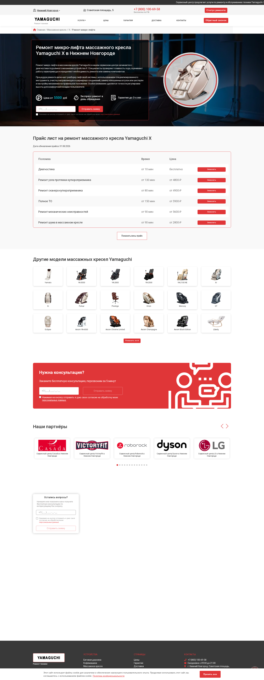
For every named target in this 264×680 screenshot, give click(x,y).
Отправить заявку (91, 109)
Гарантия (128, 20)
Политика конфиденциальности (109, 676)
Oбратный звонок (216, 20)
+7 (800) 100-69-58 (147, 9)
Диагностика (46, 169)
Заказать (211, 169)
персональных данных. (110, 114)
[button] (222, 426)
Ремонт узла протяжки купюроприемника (64, 180)
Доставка (156, 20)
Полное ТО (45, 201)
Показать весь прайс (132, 236)
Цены (105, 20)
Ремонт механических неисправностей (63, 211)
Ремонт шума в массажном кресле (60, 222)
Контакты (181, 20)
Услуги (80, 20)
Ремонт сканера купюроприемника (60, 190)
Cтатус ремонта (216, 10)
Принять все (210, 674)
